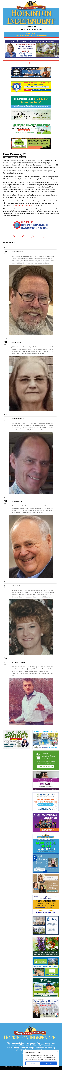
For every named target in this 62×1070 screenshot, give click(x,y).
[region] (41, 1058)
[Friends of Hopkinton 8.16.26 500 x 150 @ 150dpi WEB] (31, 144)
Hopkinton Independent (10, 157)
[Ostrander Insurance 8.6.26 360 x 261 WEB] (46, 988)
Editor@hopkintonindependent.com (28, 1047)
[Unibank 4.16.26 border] (46, 781)
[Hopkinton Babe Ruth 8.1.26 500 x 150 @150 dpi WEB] (31, 87)
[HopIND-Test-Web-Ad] (31, 225)
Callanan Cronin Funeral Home (24, 205)
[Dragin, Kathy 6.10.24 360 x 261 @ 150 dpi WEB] (46, 1009)
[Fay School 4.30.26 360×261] (46, 761)
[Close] (57, 1051)
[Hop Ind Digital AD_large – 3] (46, 926)
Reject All (33, 1063)
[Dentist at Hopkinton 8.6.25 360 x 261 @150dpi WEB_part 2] (46, 884)
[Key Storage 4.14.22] (46, 905)
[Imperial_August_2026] (16, 740)
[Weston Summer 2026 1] (46, 947)
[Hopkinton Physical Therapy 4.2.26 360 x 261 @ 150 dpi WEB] (46, 802)
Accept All (49, 1063)
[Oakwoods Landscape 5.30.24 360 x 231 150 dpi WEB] (46, 740)
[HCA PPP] (31, 115)
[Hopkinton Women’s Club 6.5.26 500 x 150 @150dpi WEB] (31, 130)
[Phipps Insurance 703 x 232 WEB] (32, 49)
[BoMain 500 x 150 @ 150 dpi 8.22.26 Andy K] (31, 73)
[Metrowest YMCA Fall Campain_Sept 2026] (46, 823)
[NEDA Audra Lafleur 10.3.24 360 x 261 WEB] (46, 863)
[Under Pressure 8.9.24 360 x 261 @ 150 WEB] (46, 967)
